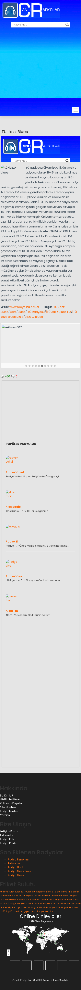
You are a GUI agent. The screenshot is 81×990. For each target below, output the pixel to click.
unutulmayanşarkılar (42, 911)
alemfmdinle (6, 895)
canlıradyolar (71, 895)
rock (71, 907)
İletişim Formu (9, 831)
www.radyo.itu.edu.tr (24, 307)
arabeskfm (20, 895)
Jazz (13, 312)
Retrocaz (14, 863)
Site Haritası (8, 807)
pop (18, 907)
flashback (72, 899)
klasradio (29, 903)
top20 (9, 911)
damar (44, 899)
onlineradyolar (7, 907)
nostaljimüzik (67, 903)
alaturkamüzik (62, 891)
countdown (19, 899)
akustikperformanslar (43, 891)
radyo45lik (42, 907)
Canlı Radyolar (22, 980)
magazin (47, 903)
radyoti (64, 907)
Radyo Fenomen (19, 859)
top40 (16, 911)
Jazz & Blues (34, 317)
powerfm (25, 907)
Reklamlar (6, 835)
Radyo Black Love (19, 871)
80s (23, 891)
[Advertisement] (40, 71)
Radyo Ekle (7, 839)
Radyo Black (16, 875)
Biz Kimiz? (6, 795)
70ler (11, 891)
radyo (33, 907)
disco (51, 899)
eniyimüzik (60, 899)
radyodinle (54, 907)
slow (76, 907)
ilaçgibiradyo (17, 903)
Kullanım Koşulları (11, 803)
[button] (26, 366)
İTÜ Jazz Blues (14, 131)
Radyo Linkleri (9, 811)
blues (55, 895)
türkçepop (25, 911)
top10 (2, 911)
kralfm (38, 903)
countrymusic (33, 899)
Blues (21, 312)
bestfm (37, 895)
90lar (28, 891)
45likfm (4, 891)
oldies (78, 903)
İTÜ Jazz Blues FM (58, 312)
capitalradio (6, 899)
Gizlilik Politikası (10, 799)
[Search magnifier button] (67, 24)
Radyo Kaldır (8, 843)
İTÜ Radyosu (36, 312)
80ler (17, 891)
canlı (61, 895)
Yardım (5, 815)
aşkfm (29, 895)
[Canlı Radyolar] (31, 10)
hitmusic (4, 903)
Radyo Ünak (16, 867)
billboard (46, 895)
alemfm (75, 891)
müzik (56, 903)
